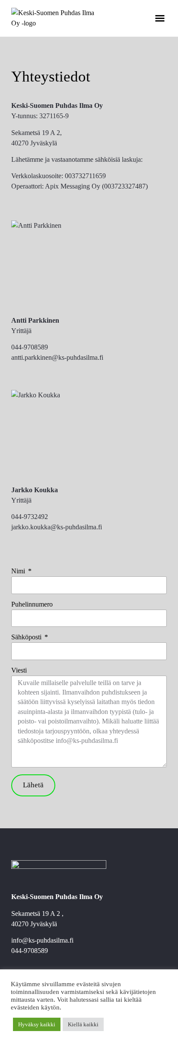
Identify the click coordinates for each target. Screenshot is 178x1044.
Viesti (19, 670)
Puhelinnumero (32, 604)
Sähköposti (27, 637)
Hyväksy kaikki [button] (36, 1024)
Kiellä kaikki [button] (83, 1024)
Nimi (19, 571)
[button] (160, 18)
